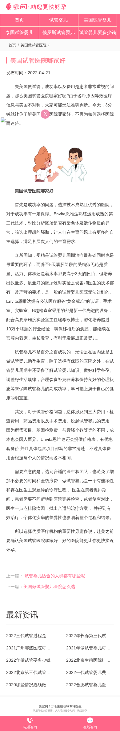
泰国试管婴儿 (19, 32)
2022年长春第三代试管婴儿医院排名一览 (90, 635)
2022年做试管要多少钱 (28, 660)
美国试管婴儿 (97, 19)
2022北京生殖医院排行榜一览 (90, 660)
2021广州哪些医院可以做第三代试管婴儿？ (30, 647)
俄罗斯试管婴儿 (58, 32)
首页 (19, 19)
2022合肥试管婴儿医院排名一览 (90, 684)
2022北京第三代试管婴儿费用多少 (30, 672)
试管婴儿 (58, 19)
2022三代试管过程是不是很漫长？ (30, 635)
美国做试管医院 (33, 45)
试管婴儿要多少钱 (97, 32)
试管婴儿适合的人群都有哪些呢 (55, 575)
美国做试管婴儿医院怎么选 (49, 586)
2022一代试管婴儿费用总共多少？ (90, 672)
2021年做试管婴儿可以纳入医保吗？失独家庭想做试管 (90, 647)
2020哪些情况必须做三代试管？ (30, 684)
